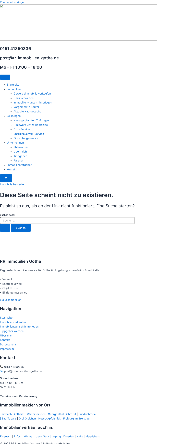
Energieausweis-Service (29, 133)
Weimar (28, 436)
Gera (46, 436)
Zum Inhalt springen (12, 2)
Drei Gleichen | (28, 418)
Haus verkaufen (23, 98)
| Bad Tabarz (8, 418)
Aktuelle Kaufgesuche (27, 111)
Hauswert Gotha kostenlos (31, 124)
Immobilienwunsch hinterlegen (33, 102)
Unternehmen (15, 142)
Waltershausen (36, 414)
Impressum (7, 348)
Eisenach (5, 436)
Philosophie (21, 147)
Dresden (68, 436)
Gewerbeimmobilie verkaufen (32, 93)
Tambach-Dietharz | (13, 414)
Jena (39, 436)
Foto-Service (22, 129)
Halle (80, 436)
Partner (18, 160)
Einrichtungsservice (26, 138)
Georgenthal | (56, 414)
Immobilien (14, 89)
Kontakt (12, 169)
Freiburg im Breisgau (76, 418)
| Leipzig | (56, 436)
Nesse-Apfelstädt (49, 418)
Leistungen (14, 116)
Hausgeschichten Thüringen (31, 120)
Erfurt (17, 436)
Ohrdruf (71, 414)
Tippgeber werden (11, 331)
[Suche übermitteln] (5, 228)
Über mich (20, 151)
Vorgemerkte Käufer (26, 107)
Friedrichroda (87, 414)
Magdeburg (92, 436)
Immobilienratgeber (19, 165)
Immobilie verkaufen (13, 322)
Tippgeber (20, 156)
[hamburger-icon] (5, 77)
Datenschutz (8, 344)
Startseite (13, 84)
